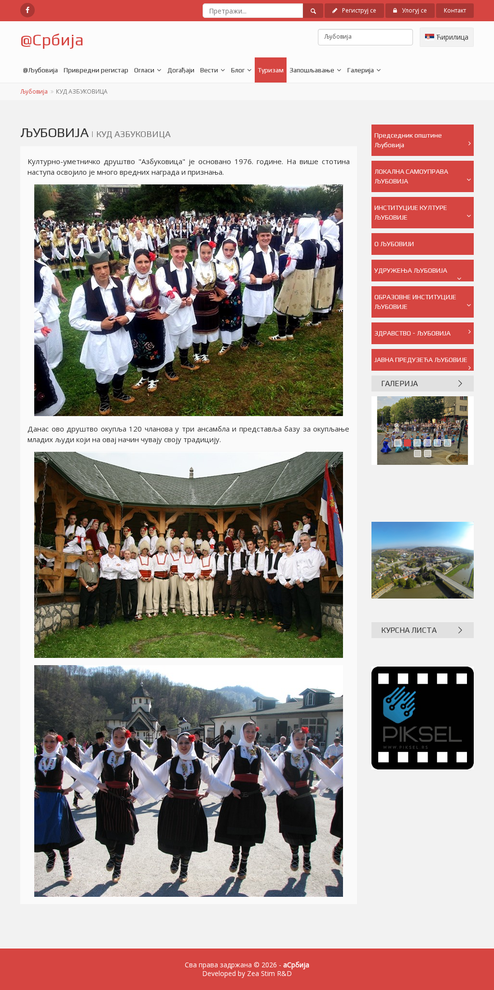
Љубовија (34, 91)
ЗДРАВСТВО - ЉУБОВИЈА (412, 333)
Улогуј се (414, 10)
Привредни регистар (96, 70)
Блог (238, 70)
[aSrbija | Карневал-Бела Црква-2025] (422, 430)
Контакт (455, 10)
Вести (209, 70)
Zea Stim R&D (269, 973)
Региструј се (359, 10)
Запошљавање (311, 70)
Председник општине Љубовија (408, 140)
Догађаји (180, 70)
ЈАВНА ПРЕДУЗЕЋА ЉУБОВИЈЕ (420, 359)
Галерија (360, 70)
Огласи (144, 70)
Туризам (271, 70)
